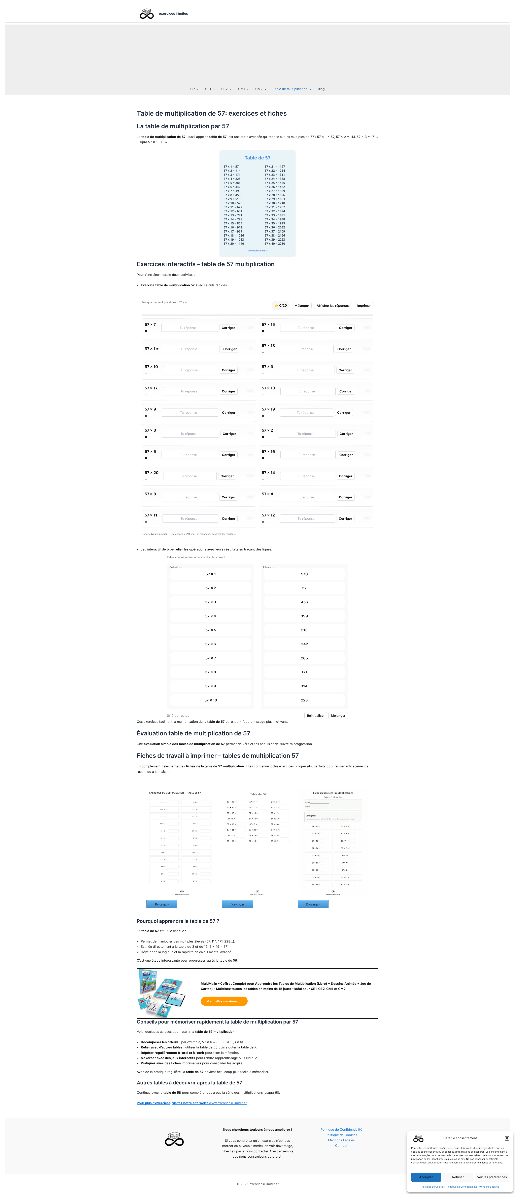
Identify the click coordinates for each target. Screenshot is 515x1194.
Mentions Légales (489, 1186)
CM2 (259, 89)
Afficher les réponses (333, 306)
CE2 (224, 89)
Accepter (426, 1177)
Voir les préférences (492, 1177)
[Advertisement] (257, 53)
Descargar (162, 904)
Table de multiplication (290, 89)
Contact (341, 1146)
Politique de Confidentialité (462, 1186)
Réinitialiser (316, 716)
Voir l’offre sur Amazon (224, 1001)
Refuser (458, 1177)
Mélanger (302, 306)
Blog (321, 89)
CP (192, 89)
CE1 (208, 89)
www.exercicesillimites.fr (192, 1103)
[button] (507, 1138)
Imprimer (364, 306)
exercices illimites (173, 13)
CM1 (241, 89)
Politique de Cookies (433, 1186)
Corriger (228, 328)
